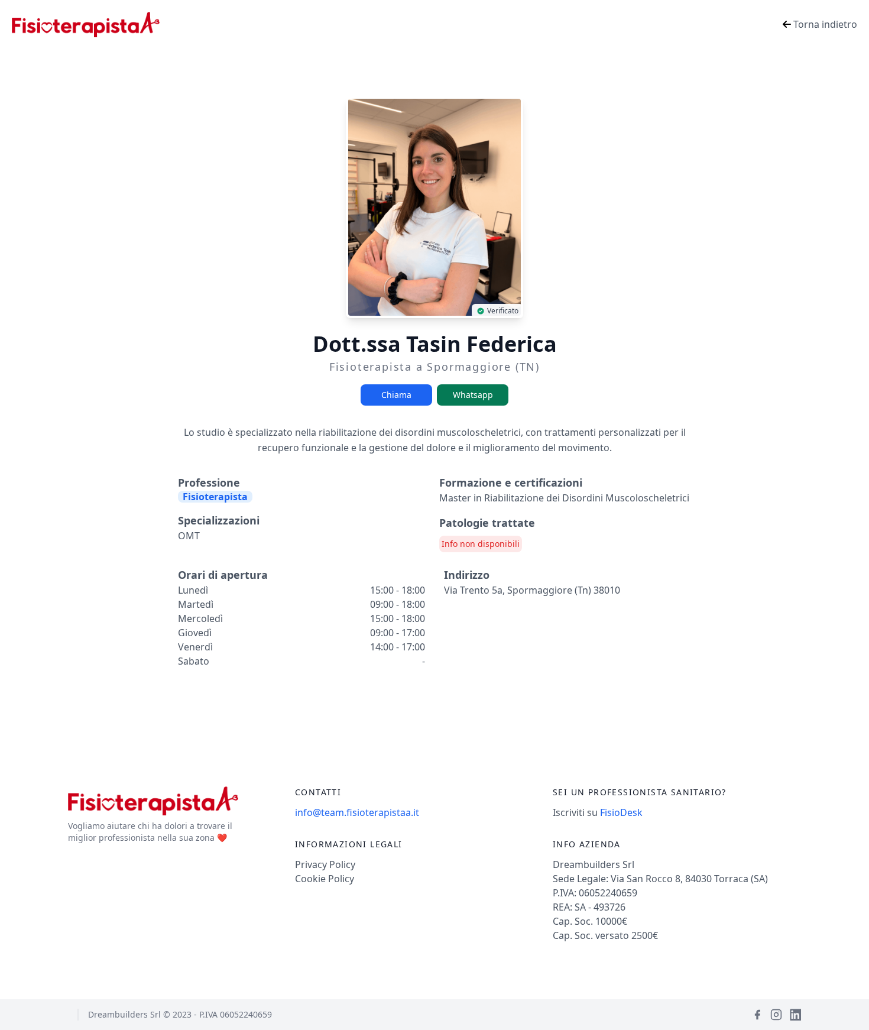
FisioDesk (621, 812)
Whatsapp (473, 394)
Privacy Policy (325, 864)
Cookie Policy (324, 878)
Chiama (396, 394)
